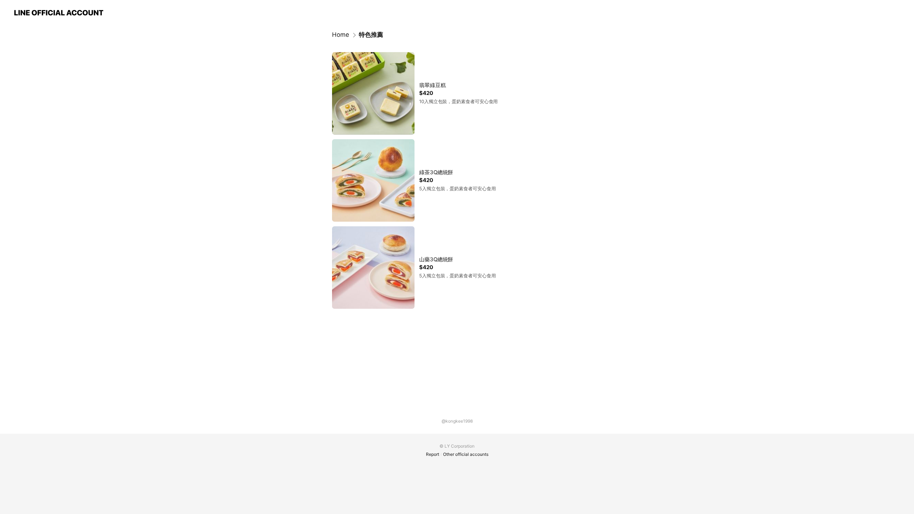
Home (340, 34)
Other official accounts (465, 454)
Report (432, 454)
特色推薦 (371, 34)
